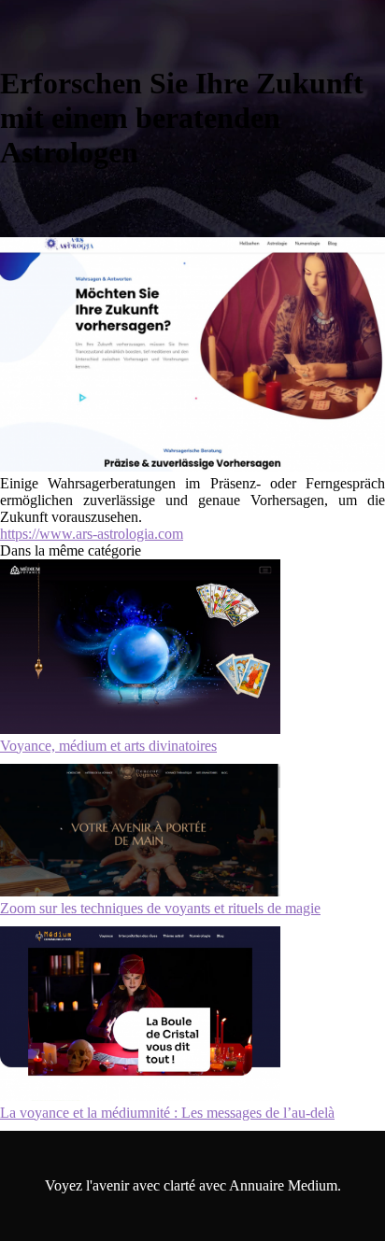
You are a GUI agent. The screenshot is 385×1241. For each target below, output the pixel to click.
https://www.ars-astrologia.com (91, 534)
